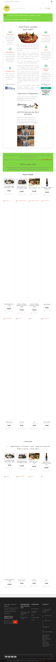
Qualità (46, 50)
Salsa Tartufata (47, 422)
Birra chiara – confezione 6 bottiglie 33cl (46, 463)
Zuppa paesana (9, 422)
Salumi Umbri (10, 34)
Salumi (32, 620)
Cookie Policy (42, 660)
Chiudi (48, 660)
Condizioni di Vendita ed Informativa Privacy (25, 613)
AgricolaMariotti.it (46, 159)
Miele (32, 615)
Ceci (34, 422)
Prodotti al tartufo (35, 617)
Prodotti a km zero (10, 71)
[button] (6, 193)
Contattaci (35, 122)
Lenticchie (21, 422)
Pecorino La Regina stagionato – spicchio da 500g (21, 305)
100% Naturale (46, 35)
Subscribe (15, 621)
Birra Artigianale (10, 52)
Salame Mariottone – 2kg (34, 187)
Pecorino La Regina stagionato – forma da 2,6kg (34, 305)
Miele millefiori (47, 304)
